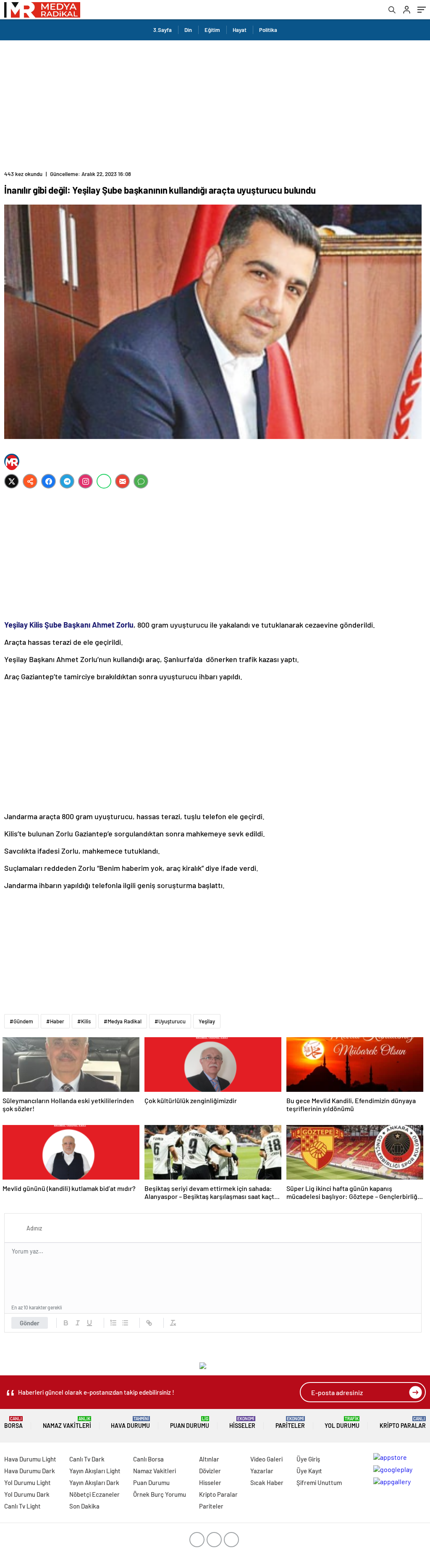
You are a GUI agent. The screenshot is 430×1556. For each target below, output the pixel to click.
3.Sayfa (162, 29)
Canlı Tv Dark (87, 1459)
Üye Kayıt (309, 1471)
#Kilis (84, 1021)
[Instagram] (85, 481)
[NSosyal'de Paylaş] (30, 481)
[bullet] (125, 1323)
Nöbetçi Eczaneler (94, 1494)
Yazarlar (261, 1471)
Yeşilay (207, 1021)
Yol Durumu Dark (27, 1494)
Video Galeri (266, 1459)
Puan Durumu (189, 1422)
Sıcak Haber (266, 1482)
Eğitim (212, 29)
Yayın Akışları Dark (94, 1482)
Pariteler (290, 1422)
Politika (268, 29)
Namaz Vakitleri (67, 1422)
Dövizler (210, 1471)
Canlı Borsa (148, 1459)
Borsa (13, 1422)
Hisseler (242, 1422)
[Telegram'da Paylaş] (67, 481)
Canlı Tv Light (22, 1506)
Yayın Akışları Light (95, 1471)
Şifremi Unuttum (319, 1482)
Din (188, 29)
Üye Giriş (308, 1459)
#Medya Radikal (123, 1021)
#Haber (55, 1021)
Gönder (29, 1323)
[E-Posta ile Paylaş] (122, 481)
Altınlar (209, 1459)
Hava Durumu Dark (29, 1471)
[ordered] (113, 1323)
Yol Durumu (342, 1422)
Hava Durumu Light (30, 1459)
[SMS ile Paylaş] (141, 481)
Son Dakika (84, 1506)
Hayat (239, 29)
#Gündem (21, 1021)
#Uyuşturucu (170, 1021)
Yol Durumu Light (27, 1482)
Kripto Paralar (403, 1422)
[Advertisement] (215, 103)
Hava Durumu (130, 1422)
